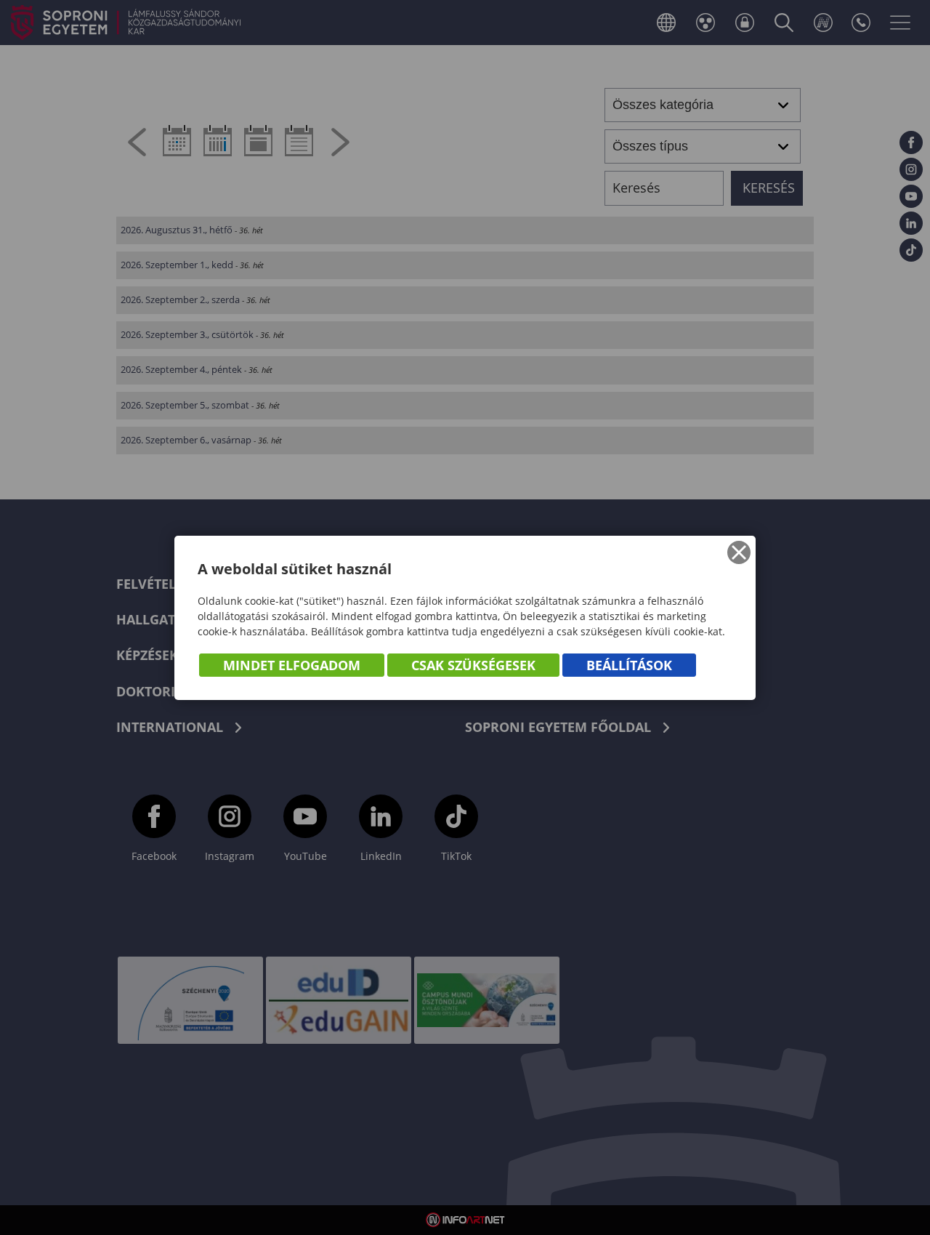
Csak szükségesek (473, 665)
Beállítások (629, 665)
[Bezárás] (739, 552)
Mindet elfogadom (291, 665)
